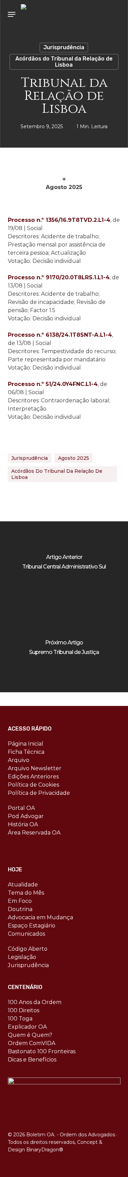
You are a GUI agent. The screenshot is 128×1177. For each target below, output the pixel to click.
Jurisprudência (63, 47)
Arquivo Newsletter (34, 768)
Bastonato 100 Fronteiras (41, 1051)
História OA (23, 824)
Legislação (22, 957)
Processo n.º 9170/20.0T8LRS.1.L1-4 (59, 277)
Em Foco (20, 901)
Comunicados (26, 934)
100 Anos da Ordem (34, 1002)
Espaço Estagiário (31, 925)
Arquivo (18, 760)
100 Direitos (23, 1010)
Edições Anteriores (33, 776)
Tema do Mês (26, 893)
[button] (11, 14)
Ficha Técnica (26, 752)
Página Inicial (25, 743)
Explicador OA (27, 1027)
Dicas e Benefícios (32, 1059)
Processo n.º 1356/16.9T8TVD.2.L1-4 (59, 220)
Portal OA (21, 808)
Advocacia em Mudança (40, 917)
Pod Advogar (26, 816)
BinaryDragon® (44, 1150)
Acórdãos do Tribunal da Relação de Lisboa (64, 61)
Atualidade (23, 884)
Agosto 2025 (73, 458)
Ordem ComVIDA (31, 1043)
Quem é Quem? (30, 1035)
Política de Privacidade (39, 793)
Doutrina (20, 909)
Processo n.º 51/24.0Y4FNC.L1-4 (53, 384)
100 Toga (20, 1018)
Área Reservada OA (34, 832)
